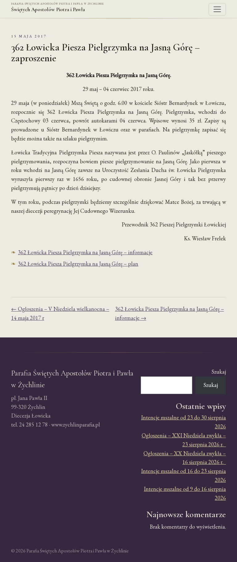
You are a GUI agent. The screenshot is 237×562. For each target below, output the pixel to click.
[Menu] (217, 9)
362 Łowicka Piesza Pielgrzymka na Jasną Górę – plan (78, 263)
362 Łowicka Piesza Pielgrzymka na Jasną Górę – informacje (85, 252)
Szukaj (218, 371)
